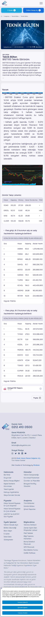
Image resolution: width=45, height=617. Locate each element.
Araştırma (6, 16)
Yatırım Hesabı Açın (11, 525)
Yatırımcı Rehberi (30, 525)
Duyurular (7, 478)
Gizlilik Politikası (29, 553)
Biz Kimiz (7, 475)
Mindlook (36, 465)
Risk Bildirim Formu (31, 550)
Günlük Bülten (29, 506)
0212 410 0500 (22, 427)
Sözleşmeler (8, 540)
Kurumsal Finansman (31, 478)
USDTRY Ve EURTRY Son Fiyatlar (11, 515)
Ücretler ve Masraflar (32, 481)
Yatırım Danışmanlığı (31, 475)
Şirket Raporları (29, 509)
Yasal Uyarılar (9, 489)
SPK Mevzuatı (29, 547)
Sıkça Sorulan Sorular (12, 495)
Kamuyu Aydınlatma (11, 492)
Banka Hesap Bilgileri (12, 481)
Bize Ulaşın (8, 531)
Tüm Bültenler (29, 503)
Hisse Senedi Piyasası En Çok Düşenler (12, 504)
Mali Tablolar (28, 533)
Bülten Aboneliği (10, 528)
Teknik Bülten (15, 16)
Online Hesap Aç (32, 10)
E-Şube (10, 10)
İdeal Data (7, 537)
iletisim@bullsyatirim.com (21, 445)
